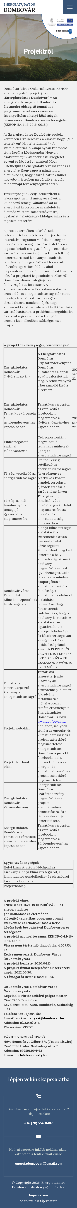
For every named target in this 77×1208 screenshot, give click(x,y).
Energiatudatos (19, 7)
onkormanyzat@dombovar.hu (40, 1018)
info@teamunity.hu (31, 1055)
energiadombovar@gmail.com (38, 1163)
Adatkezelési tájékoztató (38, 1201)
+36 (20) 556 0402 (38, 1123)
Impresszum (38, 1195)
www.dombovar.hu (52, 721)
